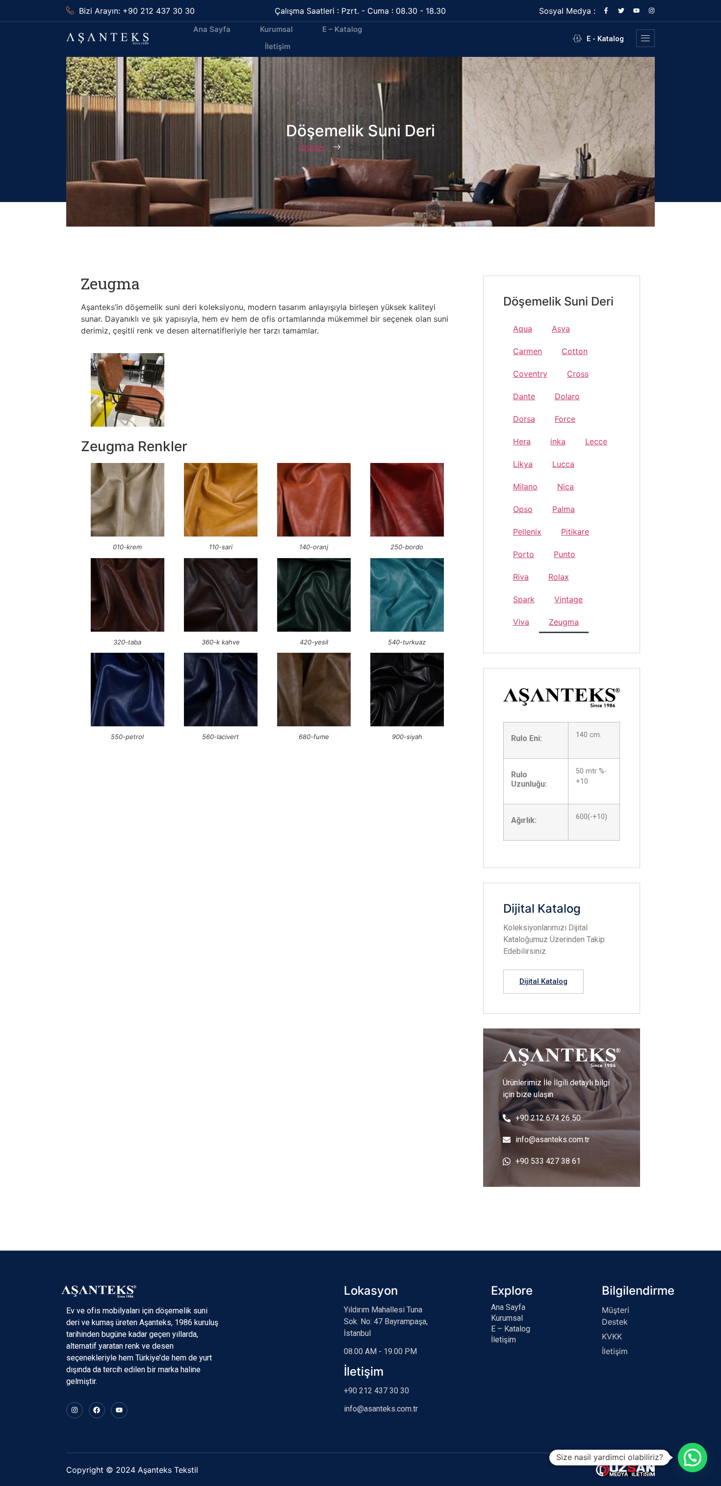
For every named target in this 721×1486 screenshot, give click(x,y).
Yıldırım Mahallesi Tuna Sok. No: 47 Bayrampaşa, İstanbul (386, 1321)
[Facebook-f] (606, 10)
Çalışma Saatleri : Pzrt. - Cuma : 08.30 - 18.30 (360, 11)
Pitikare (575, 532)
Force (565, 419)
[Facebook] (97, 1410)
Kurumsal (276, 29)
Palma (563, 509)
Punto (564, 554)
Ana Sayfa (212, 29)
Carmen (527, 351)
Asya (561, 328)
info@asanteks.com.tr (552, 1139)
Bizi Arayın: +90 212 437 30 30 (137, 11)
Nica (565, 486)
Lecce (596, 441)
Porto (523, 554)
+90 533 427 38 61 (548, 1161)
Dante (524, 396)
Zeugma (564, 622)
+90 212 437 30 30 (376, 1390)
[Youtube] (636, 10)
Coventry (530, 374)
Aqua (522, 328)
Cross (578, 374)
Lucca (563, 464)
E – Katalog (342, 29)
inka (558, 441)
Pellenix (527, 532)
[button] (692, 1457)
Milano (525, 486)
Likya (523, 464)
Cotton (575, 351)
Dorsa (524, 419)
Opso (523, 509)
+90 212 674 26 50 (548, 1118)
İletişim (277, 46)
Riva (521, 577)
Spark (524, 599)
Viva (521, 622)
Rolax (558, 577)
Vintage (568, 599)
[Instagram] (651, 10)
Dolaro (567, 396)
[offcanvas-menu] (645, 38)
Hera (522, 441)
